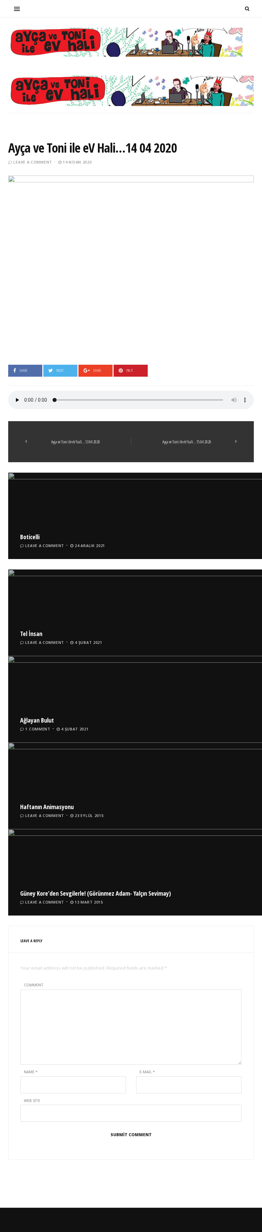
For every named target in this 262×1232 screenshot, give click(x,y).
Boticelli (30, 537)
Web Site (32, 1100)
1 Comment (37, 728)
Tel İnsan (31, 634)
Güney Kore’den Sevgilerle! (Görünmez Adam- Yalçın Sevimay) (95, 893)
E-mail (147, 1071)
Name (31, 1071)
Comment (33, 984)
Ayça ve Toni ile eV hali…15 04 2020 (186, 442)
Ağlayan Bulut (37, 720)
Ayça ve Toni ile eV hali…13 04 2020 (75, 442)
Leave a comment (32, 162)
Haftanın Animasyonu (47, 807)
